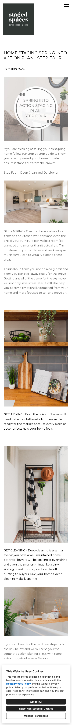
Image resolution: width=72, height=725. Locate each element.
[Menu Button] (66, 6)
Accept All (36, 701)
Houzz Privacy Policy (18, 683)
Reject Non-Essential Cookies (36, 708)
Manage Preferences (36, 715)
